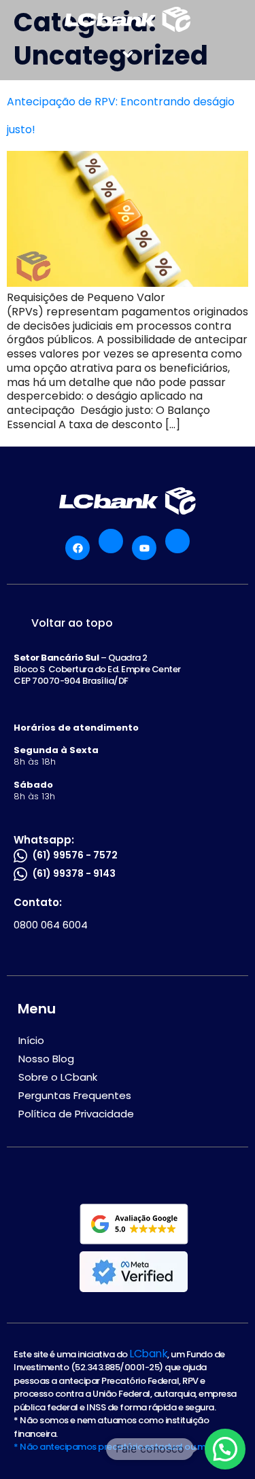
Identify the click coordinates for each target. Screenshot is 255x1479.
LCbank (148, 1353)
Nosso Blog (46, 1058)
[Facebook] (77, 548)
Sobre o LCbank (57, 1077)
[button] (128, 54)
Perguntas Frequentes (74, 1095)
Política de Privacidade (76, 1114)
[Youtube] (144, 548)
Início (31, 1040)
